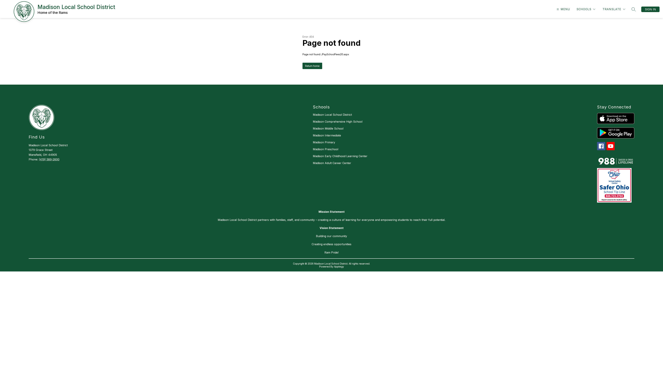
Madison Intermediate (327, 135)
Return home (312, 65)
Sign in (650, 9)
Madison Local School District (332, 114)
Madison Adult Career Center (332, 163)
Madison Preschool (325, 149)
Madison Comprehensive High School (337, 121)
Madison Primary (324, 142)
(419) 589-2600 (49, 159)
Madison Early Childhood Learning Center (340, 156)
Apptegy (339, 266)
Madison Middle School (328, 128)
